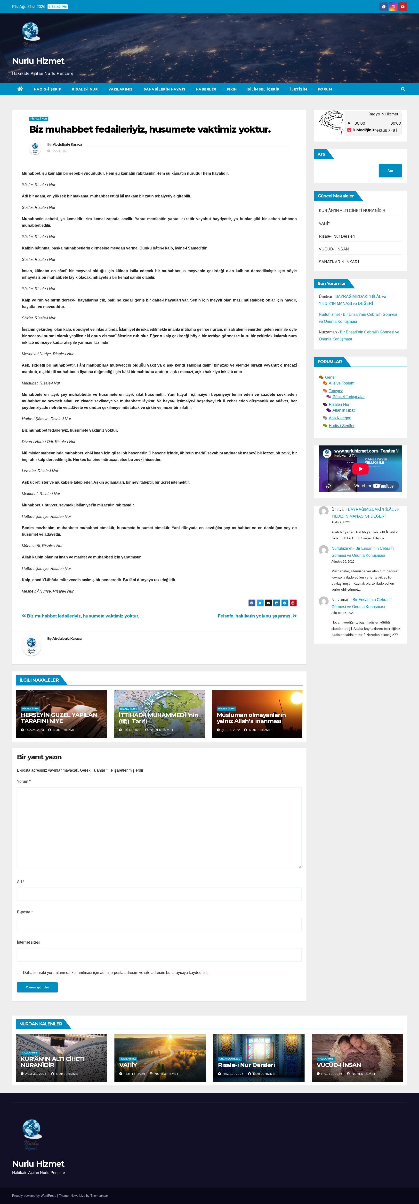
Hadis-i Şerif (47, 89)
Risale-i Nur (85, 89)
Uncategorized (229, 1058)
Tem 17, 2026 (134, 1074)
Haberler (206, 89)
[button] (403, 89)
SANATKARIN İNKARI (339, 262)
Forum (325, 89)
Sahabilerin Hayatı (164, 89)
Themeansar (99, 1195)
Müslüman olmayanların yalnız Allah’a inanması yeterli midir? (251, 720)
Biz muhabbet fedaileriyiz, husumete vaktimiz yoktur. (82, 615)
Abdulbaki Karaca (67, 144)
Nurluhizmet (64, 730)
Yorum (24, 781)
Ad (20, 882)
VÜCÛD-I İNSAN (334, 249)
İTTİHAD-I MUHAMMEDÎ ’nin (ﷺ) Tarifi (158, 718)
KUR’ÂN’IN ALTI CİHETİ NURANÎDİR (352, 211)
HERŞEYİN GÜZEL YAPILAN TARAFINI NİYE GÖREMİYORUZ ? (59, 720)
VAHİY (325, 223)
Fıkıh (232, 89)
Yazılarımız (120, 89)
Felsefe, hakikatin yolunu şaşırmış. (255, 615)
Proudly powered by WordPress (34, 1195)
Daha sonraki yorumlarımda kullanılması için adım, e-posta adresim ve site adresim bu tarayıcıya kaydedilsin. (116, 973)
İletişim (298, 89)
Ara (321, 154)
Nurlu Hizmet (38, 61)
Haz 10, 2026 (331, 1074)
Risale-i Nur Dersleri (337, 236)
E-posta (25, 912)
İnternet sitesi (28, 942)
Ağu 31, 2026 (36, 1074)
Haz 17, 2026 (233, 1074)
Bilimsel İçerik (263, 89)
